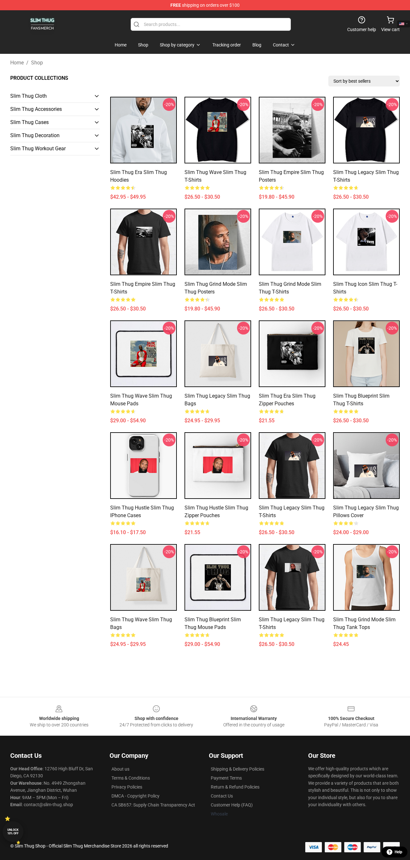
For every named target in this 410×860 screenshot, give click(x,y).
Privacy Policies (126, 787)
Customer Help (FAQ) (232, 804)
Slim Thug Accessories (36, 109)
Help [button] (398, 852)
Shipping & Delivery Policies (237, 769)
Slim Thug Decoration (35, 135)
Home (17, 63)
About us (120, 769)
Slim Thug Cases (29, 122)
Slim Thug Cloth (28, 96)
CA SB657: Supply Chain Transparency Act (153, 804)
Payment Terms (226, 778)
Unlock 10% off (13, 831)
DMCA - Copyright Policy (135, 795)
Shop (37, 63)
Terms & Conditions (130, 778)
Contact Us (222, 795)
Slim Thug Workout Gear (38, 148)
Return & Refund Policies (235, 787)
